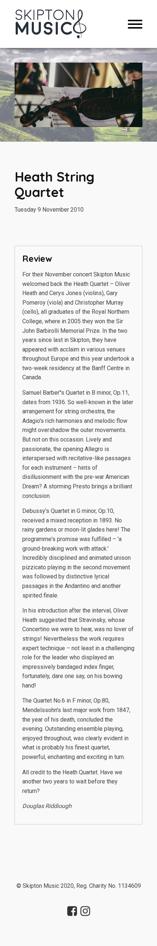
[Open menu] (135, 24)
